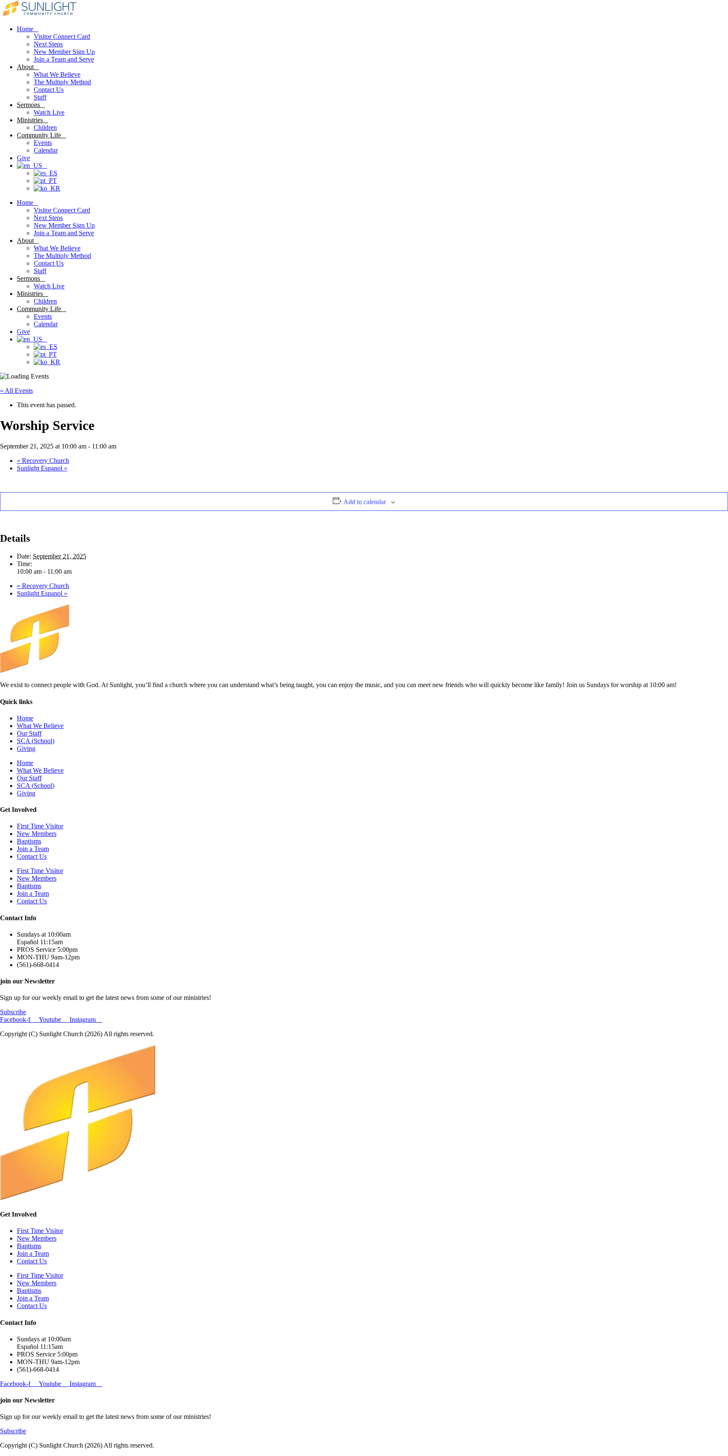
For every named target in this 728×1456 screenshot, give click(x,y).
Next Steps (48, 44)
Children (45, 127)
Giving (26, 748)
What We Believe (57, 74)
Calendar (46, 150)
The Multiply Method (62, 82)
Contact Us (49, 89)
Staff (40, 97)
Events (43, 142)
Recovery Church (43, 460)
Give (23, 157)
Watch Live (49, 112)
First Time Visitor (40, 826)
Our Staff (29, 733)
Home (25, 28)
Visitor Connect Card (62, 36)
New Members (36, 833)
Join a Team (33, 848)
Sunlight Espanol (42, 468)
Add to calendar (364, 501)
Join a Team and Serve (64, 59)
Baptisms (29, 841)
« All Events (16, 390)
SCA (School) (35, 740)
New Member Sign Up (64, 51)
